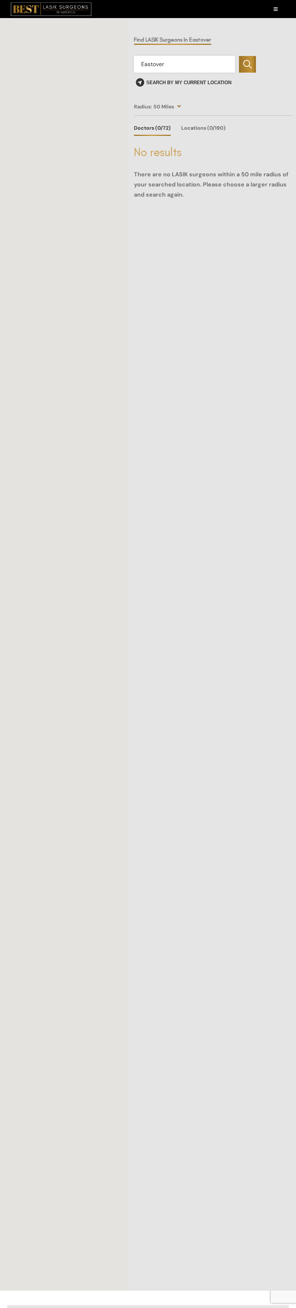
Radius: (143, 106)
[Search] (247, 64)
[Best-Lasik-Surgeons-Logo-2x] (51, 5)
